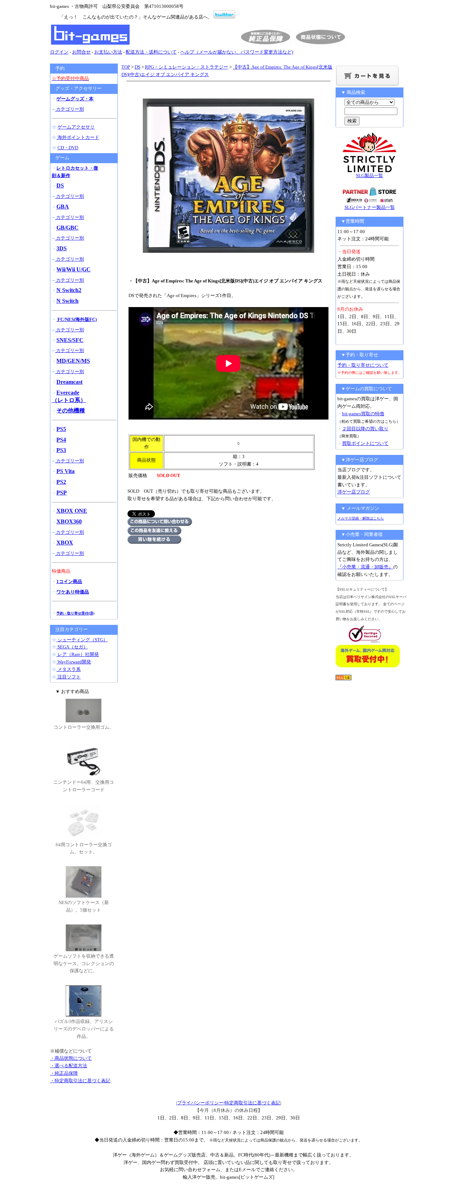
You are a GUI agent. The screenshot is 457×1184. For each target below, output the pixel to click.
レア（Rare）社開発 (77, 654)
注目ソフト (68, 676)
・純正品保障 (64, 1073)
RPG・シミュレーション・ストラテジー (186, 67)
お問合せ (81, 52)
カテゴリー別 (69, 109)
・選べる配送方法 (68, 1065)
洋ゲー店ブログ (353, 492)
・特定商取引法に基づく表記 (80, 1080)
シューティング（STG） (82, 639)
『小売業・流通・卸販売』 (365, 567)
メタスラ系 (68, 669)
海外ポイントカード (77, 137)
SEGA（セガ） (72, 646)
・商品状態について (71, 1058)
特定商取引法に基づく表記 (252, 1102)
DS (137, 67)
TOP (125, 67)
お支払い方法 (108, 52)
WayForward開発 (73, 661)
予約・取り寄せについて (362, 365)
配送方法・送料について (151, 52)
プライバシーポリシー (200, 1102)
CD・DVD (67, 147)
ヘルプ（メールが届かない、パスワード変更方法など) (236, 52)
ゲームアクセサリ (76, 127)
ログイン (59, 52)
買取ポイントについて (365, 443)
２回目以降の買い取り (365, 428)
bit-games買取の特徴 (363, 413)
